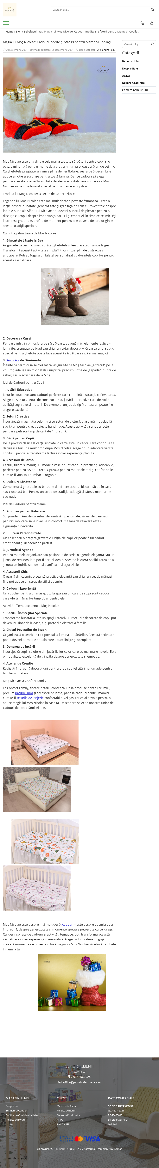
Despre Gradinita (133, 83)
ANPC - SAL (63, 1124)
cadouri (68, 924)
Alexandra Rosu (106, 49)
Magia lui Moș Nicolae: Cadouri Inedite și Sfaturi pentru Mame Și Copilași (92, 31)
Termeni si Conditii (16, 1110)
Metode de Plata (66, 1106)
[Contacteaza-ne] (142, 23)
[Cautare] (152, 10)
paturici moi (24, 693)
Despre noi (12, 1106)
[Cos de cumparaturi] (152, 23)
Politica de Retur (66, 1110)
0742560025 (82, 1077)
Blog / (19, 31)
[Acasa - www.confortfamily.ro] (24, 9)
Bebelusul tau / (33, 31)
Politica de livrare (15, 1119)
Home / (10, 31)
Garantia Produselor (68, 1115)
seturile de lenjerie (30, 698)
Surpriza (12, 360)
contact (10, 1124)
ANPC (60, 1119)
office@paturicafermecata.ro (81, 1082)
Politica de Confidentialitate (22, 1115)
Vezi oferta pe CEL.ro (18, 1158)
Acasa (126, 75)
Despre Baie (130, 68)
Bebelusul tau (87, 49)
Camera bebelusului (135, 90)
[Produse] (6, 24)
